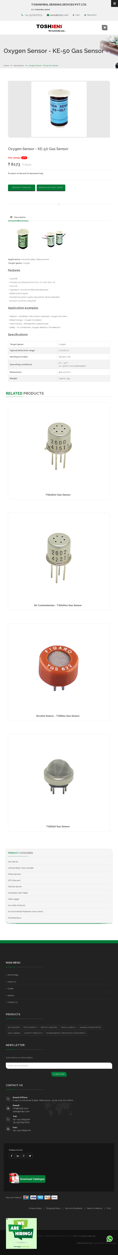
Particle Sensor (15, 886)
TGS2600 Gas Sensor (58, 494)
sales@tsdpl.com (59, 15)
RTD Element (14, 880)
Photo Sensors (14, 874)
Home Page (13, 975)
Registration (92, 15)
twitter (30, 1155)
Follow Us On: (16, 1150)
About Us (12, 982)
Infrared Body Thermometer (21, 868)
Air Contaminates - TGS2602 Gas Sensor (58, 605)
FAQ (109, 1208)
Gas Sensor (13, 862)
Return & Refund (94, 1208)
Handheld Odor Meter (18, 893)
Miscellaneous (14, 918)
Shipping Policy (53, 1208)
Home (6, 65)
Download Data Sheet (51, 187)
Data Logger (13, 899)
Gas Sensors (19, 65)
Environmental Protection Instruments (25, 911)
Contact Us (13, 1002)
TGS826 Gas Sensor (58, 826)
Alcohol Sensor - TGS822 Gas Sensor (58, 716)
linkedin (17, 1155)
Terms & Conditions (74, 1208)
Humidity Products (16, 905)
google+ (24, 1155)
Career (11, 988)
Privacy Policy (35, 1208)
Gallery (11, 995)
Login (77, 15)
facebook (11, 1155)
